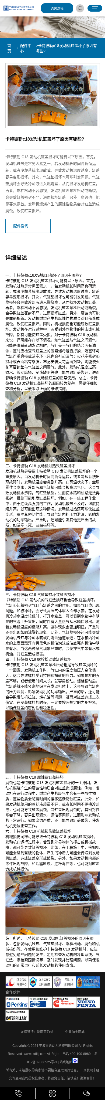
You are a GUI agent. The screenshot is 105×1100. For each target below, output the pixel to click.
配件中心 (26, 48)
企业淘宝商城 (75, 1032)
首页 (9, 48)
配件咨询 (20, 226)
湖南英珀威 (45, 1032)
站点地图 (66, 1062)
